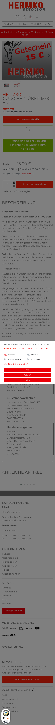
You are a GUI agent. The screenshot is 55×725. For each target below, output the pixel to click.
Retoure (6, 595)
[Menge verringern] (14, 186)
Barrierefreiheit (10, 711)
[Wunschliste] (17, 17)
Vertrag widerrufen (13, 610)
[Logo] (27, 6)
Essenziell (12, 355)
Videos (5, 570)
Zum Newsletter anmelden (27, 679)
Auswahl (28, 375)
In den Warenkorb (33, 184)
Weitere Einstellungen (16, 363)
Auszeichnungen (11, 574)
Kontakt (6, 587)
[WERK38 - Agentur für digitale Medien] (33, 690)
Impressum (8, 703)
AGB (4, 695)
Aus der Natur (9, 566)
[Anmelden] (24, 17)
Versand (6, 603)
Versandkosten (27, 174)
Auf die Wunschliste (26, 119)
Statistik (34, 355)
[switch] (5, 721)
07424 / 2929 (8, 530)
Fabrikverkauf (9, 562)
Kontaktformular (17, 520)
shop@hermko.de (11, 512)
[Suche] (49, 23)
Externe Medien (14, 359)
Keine (27, 380)
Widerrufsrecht (10, 699)
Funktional (35, 359)
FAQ (4, 599)
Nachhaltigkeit (10, 558)
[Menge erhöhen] (14, 182)
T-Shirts (6, 554)
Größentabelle (9, 591)
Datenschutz (9, 707)
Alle (27, 369)
